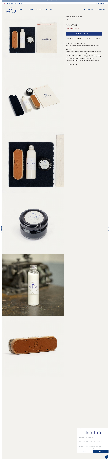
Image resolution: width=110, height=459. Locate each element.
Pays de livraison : (14, 3)
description (70, 38)
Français (102, 3)
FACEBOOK (1, 229)
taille (88, 38)
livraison (97, 38)
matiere (79, 38)
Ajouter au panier (84, 34)
